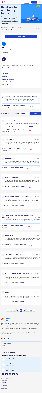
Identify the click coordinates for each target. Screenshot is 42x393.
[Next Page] (34, 310)
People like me (6, 84)
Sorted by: (17, 113)
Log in (27, 2)
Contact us (3, 382)
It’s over (7, 292)
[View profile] (3, 96)
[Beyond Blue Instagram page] (10, 374)
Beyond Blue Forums (6, 2)
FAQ (4, 345)
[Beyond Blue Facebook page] (3, 374)
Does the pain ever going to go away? (16, 254)
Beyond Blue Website (7, 319)
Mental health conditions (8, 79)
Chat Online (9, 364)
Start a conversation (21, 36)
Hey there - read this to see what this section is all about (21, 96)
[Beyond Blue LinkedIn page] (17, 374)
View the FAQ (5, 52)
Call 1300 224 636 (10, 359)
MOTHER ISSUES (9, 139)
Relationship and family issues (22, 105)
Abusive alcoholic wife (11, 177)
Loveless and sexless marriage (13, 120)
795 (31, 310)
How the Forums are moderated (10, 347)
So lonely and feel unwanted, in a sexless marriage (19, 273)
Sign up (34, 2)
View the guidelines (6, 67)
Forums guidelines (7, 343)
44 (24, 310)
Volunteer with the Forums (9, 352)
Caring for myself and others (17, 27)
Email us (8, 369)
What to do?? (9, 235)
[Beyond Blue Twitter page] (13, 374)
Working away (9, 158)
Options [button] (36, 28)
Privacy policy (4, 388)
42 (17, 310)
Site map (3, 390)
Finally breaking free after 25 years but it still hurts (19, 196)
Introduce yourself (7, 76)
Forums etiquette (7, 350)
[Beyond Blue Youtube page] (6, 374)
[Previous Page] (8, 310)
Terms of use (4, 385)
